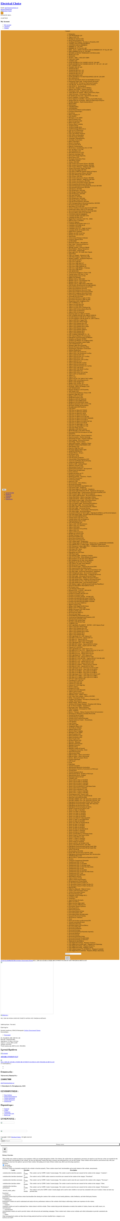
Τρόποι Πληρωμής (9, 1099)
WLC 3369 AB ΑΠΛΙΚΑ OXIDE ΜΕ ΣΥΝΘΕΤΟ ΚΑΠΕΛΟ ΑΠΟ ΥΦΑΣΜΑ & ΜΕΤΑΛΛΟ (27, 1062)
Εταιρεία (6, 1108)
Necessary (7, 1165)
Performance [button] (5, 1198)
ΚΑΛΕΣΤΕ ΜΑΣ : (6, 15)
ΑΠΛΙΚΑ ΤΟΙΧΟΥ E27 (9, 1057)
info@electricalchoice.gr (11, 8)
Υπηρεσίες (7, 1112)
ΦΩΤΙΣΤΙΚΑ (13, 960)
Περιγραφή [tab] (7, 1035)
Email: (2, 8)
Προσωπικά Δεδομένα (10, 1096)
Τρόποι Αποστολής (9, 1098)
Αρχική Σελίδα (5, 960)
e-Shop (6, 1110)
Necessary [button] (5, 1163)
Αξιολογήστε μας (9, 1113)
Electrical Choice (11, 3)
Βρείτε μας (7, 1115)
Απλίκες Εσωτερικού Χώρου (25, 960)
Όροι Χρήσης (8, 1095)
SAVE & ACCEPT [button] (7, 1217)
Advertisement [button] (6, 1208)
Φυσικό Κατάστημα (6, 9)
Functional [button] (5, 1193)
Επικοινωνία (7, 1101)
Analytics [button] (5, 1203)
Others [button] (4, 1213)
